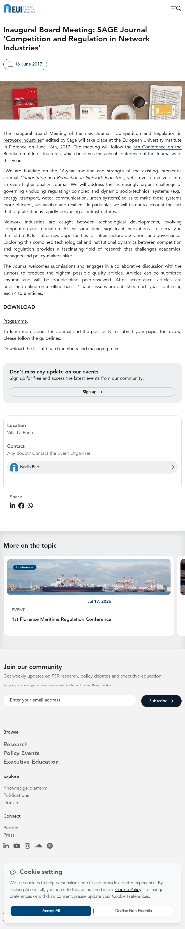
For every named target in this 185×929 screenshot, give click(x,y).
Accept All (51, 911)
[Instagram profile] (27, 846)
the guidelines (45, 338)
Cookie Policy (128, 890)
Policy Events (21, 753)
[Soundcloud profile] (38, 846)
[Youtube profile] (16, 846)
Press (8, 835)
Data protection (101, 685)
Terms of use (79, 685)
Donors (11, 802)
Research (15, 745)
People (10, 828)
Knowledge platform (25, 788)
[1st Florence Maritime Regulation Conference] (89, 577)
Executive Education (31, 762)
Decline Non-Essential (134, 911)
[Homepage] (19, 8)
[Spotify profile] (50, 846)
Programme (15, 321)
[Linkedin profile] (6, 846)
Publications (16, 795)
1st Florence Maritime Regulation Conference (61, 619)
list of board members (55, 349)
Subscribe (158, 701)
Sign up (90, 392)
